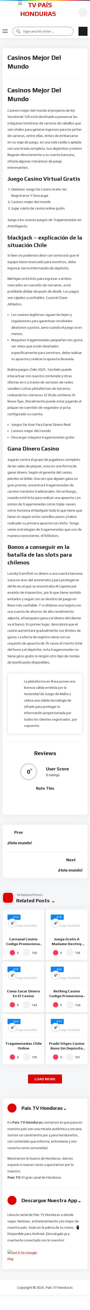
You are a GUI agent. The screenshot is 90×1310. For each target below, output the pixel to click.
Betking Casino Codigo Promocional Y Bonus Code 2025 (66, 996)
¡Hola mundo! (20, 842)
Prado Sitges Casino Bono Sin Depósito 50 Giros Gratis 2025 (66, 1048)
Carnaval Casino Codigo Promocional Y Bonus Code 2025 (23, 944)
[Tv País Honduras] (38, 12)
